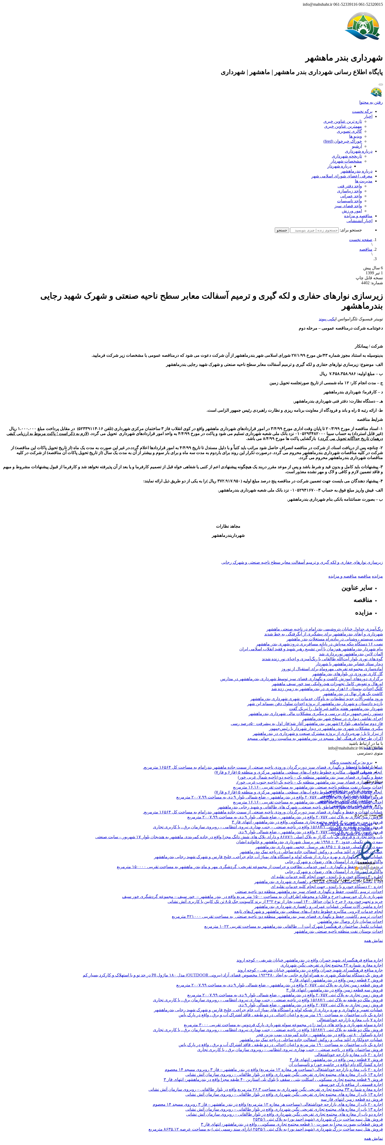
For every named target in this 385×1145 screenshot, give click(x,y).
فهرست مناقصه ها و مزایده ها (346, 824)
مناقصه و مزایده (358, 216)
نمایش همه (373, 940)
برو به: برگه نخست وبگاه (351, 762)
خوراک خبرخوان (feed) (342, 141)
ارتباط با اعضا (360, 767)
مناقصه (365, 249)
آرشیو (357, 146)
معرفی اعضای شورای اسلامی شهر (341, 176)
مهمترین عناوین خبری (343, 126)
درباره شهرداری (358, 151)
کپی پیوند (326, 319)
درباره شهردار (339, 166)
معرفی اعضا (361, 772)
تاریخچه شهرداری (347, 156)
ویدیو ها (355, 136)
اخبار (368, 116)
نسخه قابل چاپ (369, 278)
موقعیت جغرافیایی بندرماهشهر (345, 800)
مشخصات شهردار (346, 161)
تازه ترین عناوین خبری (342, 121)
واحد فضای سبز (348, 206)
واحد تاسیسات (349, 201)
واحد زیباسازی (349, 191)
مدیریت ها (363, 181)
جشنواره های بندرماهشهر (350, 828)
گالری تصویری (349, 131)
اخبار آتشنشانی (359, 221)
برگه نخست (362, 111)
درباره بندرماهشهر (356, 171)
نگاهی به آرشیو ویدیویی (352, 833)
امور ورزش (352, 211)
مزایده (377, 576)
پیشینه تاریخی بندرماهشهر (350, 790)
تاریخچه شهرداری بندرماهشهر (346, 795)
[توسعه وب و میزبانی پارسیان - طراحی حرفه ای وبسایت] (370, 886)
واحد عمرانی (351, 196)
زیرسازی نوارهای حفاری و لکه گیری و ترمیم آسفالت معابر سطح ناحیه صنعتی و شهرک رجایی (302, 562)
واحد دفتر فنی (350, 186)
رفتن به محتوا (371, 102)
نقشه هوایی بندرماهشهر (351, 805)
